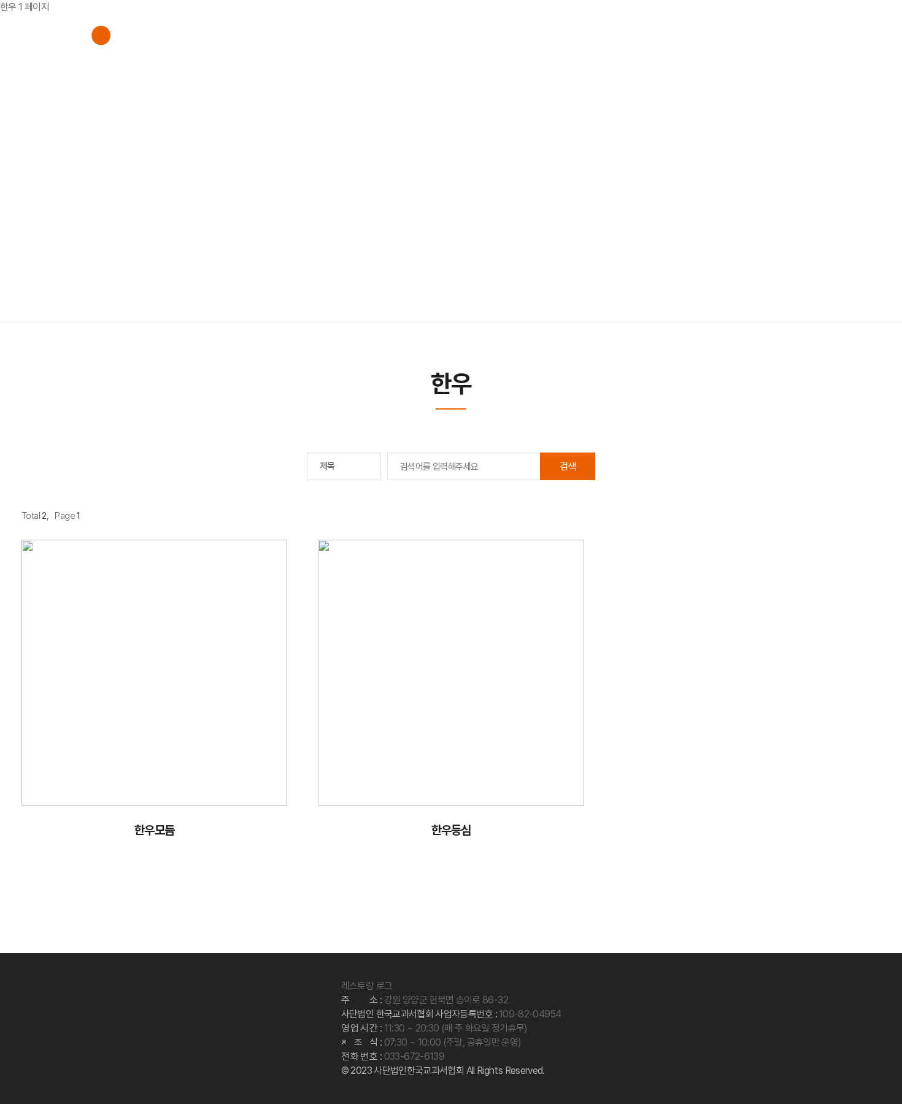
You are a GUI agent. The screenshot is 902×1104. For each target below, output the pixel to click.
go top (877, 1079)
